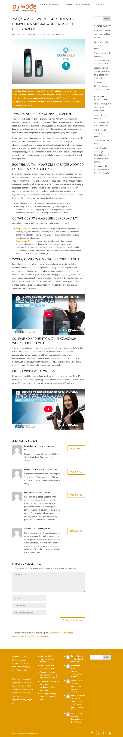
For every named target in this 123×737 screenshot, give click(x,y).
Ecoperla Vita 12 (23, 229)
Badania (69, 5)
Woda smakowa (84, 5)
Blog (33, 10)
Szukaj (106, 657)
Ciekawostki (101, 5)
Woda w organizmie (49, 5)
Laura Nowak (31, 34)
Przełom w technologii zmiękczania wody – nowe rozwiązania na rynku (102, 155)
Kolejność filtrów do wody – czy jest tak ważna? (102, 34)
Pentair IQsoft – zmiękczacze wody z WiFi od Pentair (77, 671)
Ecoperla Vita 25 (23, 241)
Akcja (34, 5)
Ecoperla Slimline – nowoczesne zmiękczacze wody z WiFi (102, 137)
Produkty (51, 34)
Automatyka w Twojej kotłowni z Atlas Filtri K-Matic (101, 86)
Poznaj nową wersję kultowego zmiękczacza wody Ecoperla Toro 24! (49, 675)
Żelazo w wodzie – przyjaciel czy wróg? (102, 45)
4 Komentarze (61, 34)
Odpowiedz (76, 448)
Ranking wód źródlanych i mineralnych (102, 107)
